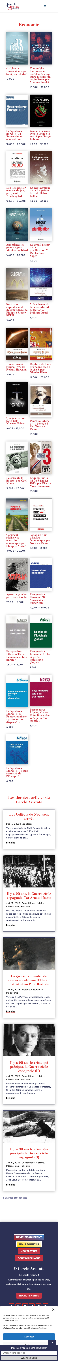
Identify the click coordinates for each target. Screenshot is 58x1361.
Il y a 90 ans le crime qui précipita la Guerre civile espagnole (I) (29, 1153)
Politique (25, 906)
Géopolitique (28, 903)
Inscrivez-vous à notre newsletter (29, 1348)
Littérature (37, 990)
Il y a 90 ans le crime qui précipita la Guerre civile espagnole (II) (29, 1067)
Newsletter (29, 1251)
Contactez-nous (29, 1258)
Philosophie (12, 993)
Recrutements (29, 1295)
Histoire (40, 903)
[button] (53, 1309)
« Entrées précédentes (15, 1198)
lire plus (10, 842)
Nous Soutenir (29, 1244)
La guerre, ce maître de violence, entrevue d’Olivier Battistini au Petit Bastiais (29, 980)
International (12, 906)
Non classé (26, 824)
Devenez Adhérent (29, 1237)
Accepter (29, 1337)
